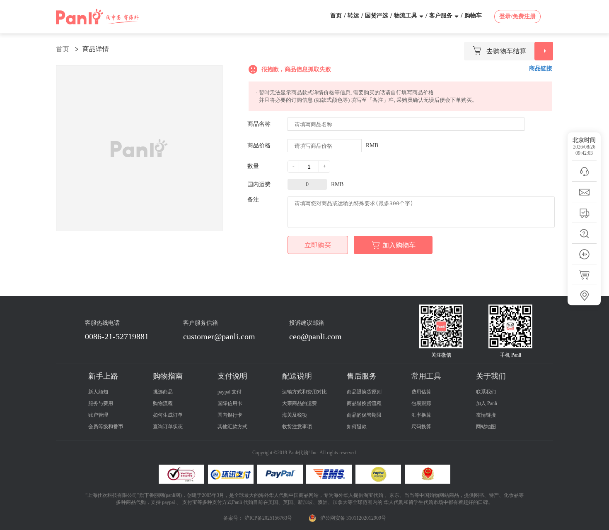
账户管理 (98, 415)
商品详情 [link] (95, 49)
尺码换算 (421, 426)
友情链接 (486, 415)
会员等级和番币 (105, 426)
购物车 (473, 15)
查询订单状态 (168, 426)
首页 (336, 15)
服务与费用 (100, 403)
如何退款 (357, 426)
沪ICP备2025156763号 (268, 518)
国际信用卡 (230, 403)
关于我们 (491, 376)
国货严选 (376, 15)
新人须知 (98, 392)
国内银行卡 (230, 415)
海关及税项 (294, 415)
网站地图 (486, 426)
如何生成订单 (168, 415)
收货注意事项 (297, 426)
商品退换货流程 (364, 403)
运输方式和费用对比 (304, 392)
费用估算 (421, 392)
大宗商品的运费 (299, 403)
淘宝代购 (373, 495)
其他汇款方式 (232, 426)
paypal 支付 (230, 392)
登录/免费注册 (517, 16)
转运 (353, 15)
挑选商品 (163, 392)
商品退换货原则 (364, 392)
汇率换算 (421, 415)
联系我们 (486, 392)
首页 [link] (62, 49)
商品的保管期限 (364, 415)
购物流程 (163, 403)
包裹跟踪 (421, 403)
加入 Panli (486, 403)
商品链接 (540, 68)
